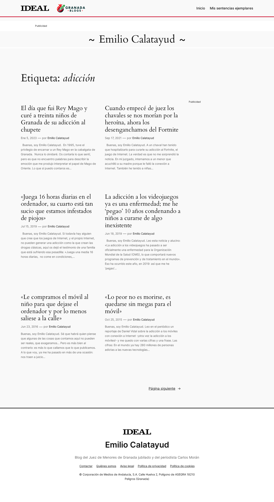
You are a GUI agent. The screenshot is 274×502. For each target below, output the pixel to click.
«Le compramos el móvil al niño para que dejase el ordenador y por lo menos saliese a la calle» (54, 308)
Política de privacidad (152, 466)
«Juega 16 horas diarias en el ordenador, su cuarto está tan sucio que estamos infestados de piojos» (57, 207)
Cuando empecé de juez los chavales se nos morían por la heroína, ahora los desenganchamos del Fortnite (142, 119)
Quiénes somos (106, 466)
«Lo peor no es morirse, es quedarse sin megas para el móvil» (138, 304)
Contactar (85, 466)
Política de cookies (182, 466)
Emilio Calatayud (137, 39)
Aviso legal (127, 466)
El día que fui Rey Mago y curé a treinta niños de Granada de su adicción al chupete (54, 119)
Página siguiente (165, 388)
